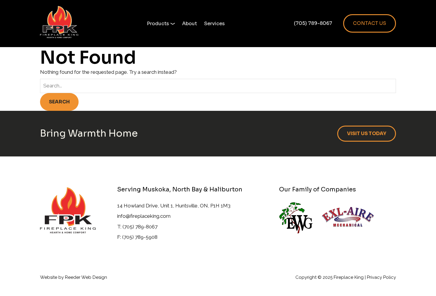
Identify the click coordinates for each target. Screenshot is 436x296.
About (189, 23)
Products (158, 23)
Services (214, 23)
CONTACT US (369, 23)
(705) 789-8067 (313, 23)
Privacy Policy (381, 277)
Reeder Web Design (86, 277)
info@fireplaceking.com (144, 216)
